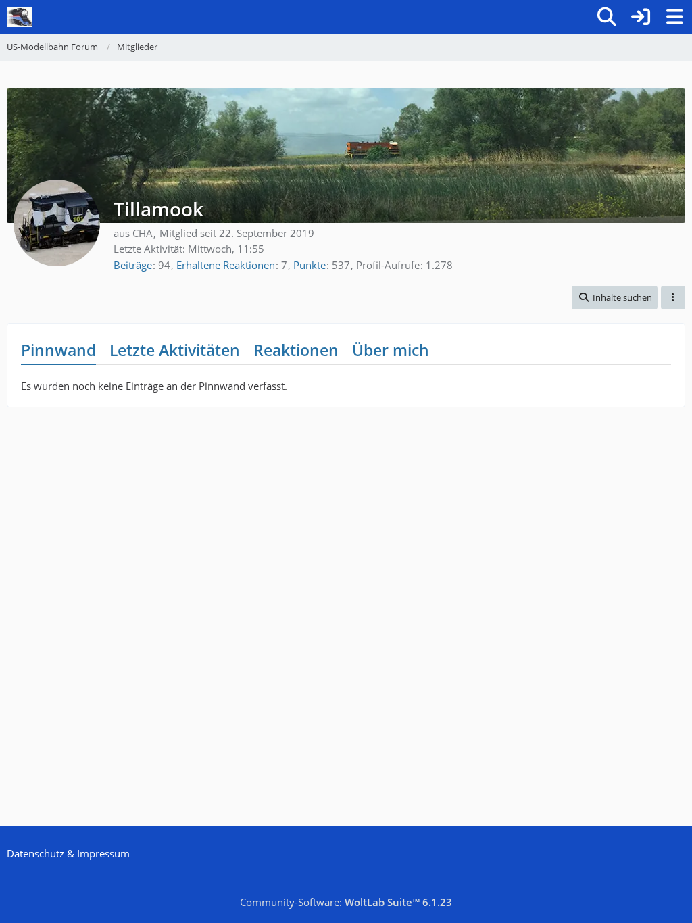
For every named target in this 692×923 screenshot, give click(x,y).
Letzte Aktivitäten (174, 350)
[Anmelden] (640, 17)
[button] (615, 297)
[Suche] (606, 16)
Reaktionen (296, 350)
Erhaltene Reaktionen (225, 265)
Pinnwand (58, 350)
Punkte (309, 265)
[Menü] (674, 16)
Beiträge (133, 265)
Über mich (390, 350)
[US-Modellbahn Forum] (19, 16)
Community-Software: (346, 902)
